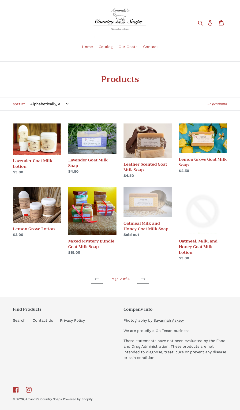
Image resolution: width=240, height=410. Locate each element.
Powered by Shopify (78, 399)
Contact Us (43, 320)
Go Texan (165, 330)
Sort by (19, 104)
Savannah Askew (169, 320)
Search (19, 320)
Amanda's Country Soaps (43, 399)
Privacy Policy (72, 320)
